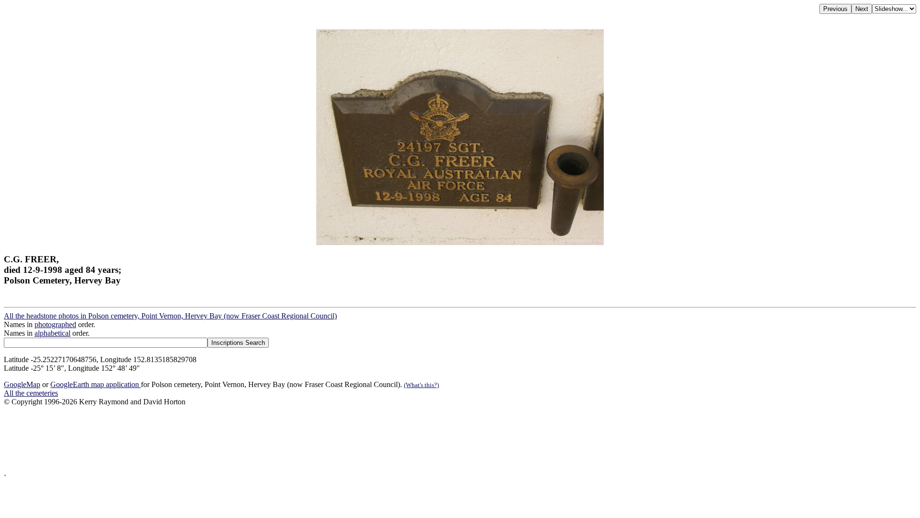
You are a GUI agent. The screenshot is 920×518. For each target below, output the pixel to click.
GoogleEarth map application (95, 384)
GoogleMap (22, 384)
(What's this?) (421, 384)
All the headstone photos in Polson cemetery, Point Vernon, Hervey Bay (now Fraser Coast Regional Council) (170, 316)
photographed (55, 324)
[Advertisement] (291, 440)
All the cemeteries (31, 393)
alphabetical (52, 333)
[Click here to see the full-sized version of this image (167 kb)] (460, 242)
